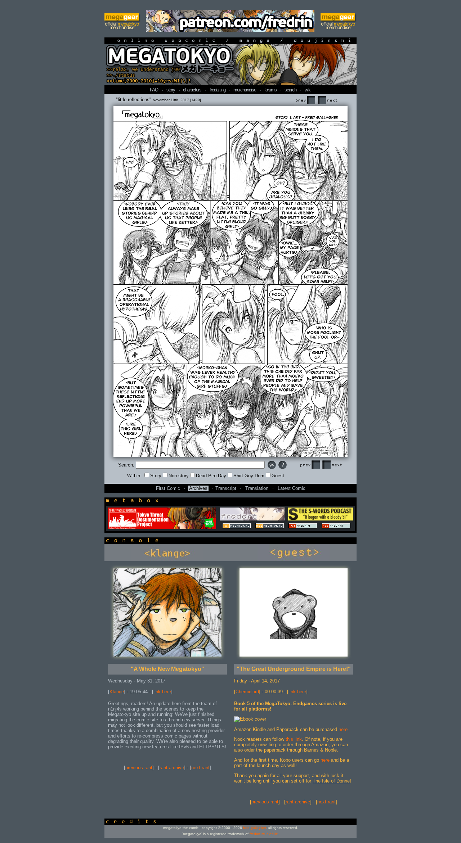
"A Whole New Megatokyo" (167, 669)
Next (327, 100)
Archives (198, 488)
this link (294, 739)
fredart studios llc (264, 834)
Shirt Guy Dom (248, 475)
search (290, 90)
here (343, 729)
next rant (200, 767)
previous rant (138, 767)
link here (162, 691)
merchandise (244, 90)
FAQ (154, 90)
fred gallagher (254, 828)
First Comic (168, 488)
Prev (305, 100)
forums (270, 90)
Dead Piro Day (211, 475)
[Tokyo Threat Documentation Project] (162, 527)
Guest (278, 475)
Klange (116, 691)
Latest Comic (291, 488)
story (170, 90)
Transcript (225, 488)
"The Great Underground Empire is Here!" (294, 669)
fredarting (217, 90)
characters (192, 90)
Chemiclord (247, 691)
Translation (256, 488)
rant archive (172, 767)
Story (155, 475)
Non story (179, 475)
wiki (308, 90)
